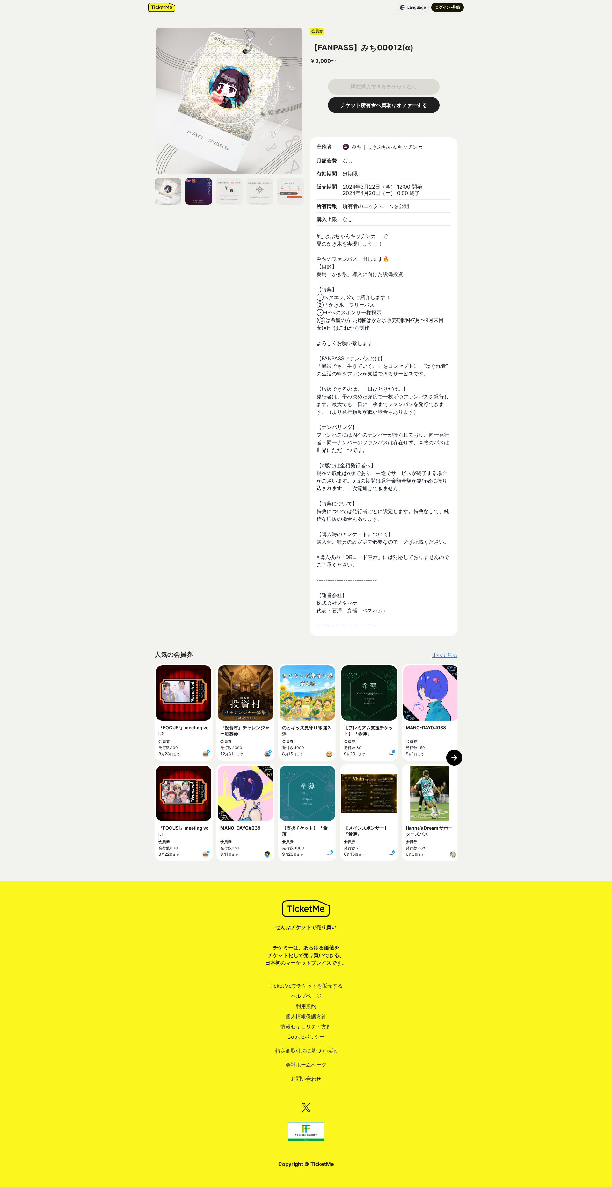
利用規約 (306, 1006)
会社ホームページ (306, 1065)
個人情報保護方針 (306, 1016)
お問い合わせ (306, 1079)
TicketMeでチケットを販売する (306, 986)
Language (416, 7)
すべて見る (444, 655)
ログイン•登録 (447, 7)
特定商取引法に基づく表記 (306, 1051)
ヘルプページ (306, 996)
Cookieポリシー (306, 1036)
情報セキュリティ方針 (306, 1026)
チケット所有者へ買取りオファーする (383, 105)
